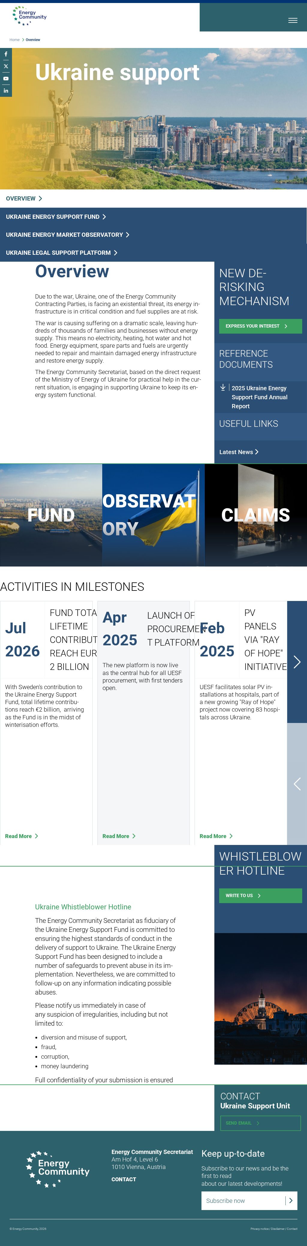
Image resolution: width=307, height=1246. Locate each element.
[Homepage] (84, 15)
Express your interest (252, 326)
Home (14, 40)
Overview (21, 198)
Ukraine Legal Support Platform (59, 252)
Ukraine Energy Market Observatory (65, 234)
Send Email (239, 1123)
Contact (124, 1179)
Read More (19, 836)
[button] (297, 662)
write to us (239, 895)
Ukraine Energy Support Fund (53, 216)
